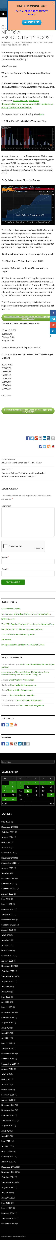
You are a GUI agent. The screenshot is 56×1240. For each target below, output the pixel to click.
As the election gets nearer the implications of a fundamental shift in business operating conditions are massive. (27, 104)
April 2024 (6, 847)
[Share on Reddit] (40, 438)
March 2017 (6, 1151)
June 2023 (6, 873)
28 (5, 799)
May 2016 (5, 1203)
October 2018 (7, 1058)
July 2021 (5, 935)
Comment (6, 505)
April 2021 (6, 945)
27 (51, 795)
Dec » (51, 803)
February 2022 (7, 909)
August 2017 (7, 1125)
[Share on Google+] (36, 438)
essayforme (6, 672)
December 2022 (8, 878)
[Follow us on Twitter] (44, 446)
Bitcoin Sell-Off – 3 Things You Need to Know (22, 629)
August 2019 (7, 1022)
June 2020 (6, 991)
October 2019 (7, 1017)
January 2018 (7, 1100)
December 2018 (8, 1053)
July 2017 (5, 1131)
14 (5, 791)
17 (28, 791)
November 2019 (8, 1012)
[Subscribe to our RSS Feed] (48, 446)
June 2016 (6, 1198)
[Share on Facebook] (28, 438)
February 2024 (7, 852)
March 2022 (6, 904)
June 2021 (6, 940)
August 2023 (7, 868)
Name (5, 557)
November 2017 (8, 1110)
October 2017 (7, 1115)
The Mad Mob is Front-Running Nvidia (18, 634)
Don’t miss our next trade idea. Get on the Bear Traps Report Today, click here (28, 317)
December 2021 (8, 919)
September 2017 (9, 1120)
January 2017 (7, 1161)
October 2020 (7, 971)
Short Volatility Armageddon (21, 680)
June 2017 (6, 1136)
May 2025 (5, 821)
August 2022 (7, 894)
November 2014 (8, 1223)
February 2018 (7, 1094)
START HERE (33, 22)
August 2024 (7, 837)
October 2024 (7, 832)
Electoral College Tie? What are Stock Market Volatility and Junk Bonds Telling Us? (23, 473)
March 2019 (6, 1043)
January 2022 (7, 914)
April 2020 (6, 1002)
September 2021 (9, 924)
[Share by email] (53, 438)
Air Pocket (6, 639)
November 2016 (8, 1172)
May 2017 (5, 1141)
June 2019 (6, 1033)
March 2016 (6, 1208)
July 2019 (5, 1028)
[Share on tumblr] (48, 438)
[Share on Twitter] (32, 438)
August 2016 (7, 1187)
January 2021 (7, 961)
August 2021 (7, 930)
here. (41, 114)
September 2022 (9, 888)
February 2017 (7, 1156)
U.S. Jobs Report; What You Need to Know (21, 461)
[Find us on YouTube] (53, 446)
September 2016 (9, 1182)
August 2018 (7, 1069)
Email (4, 569)
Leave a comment (20, 45)
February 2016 (7, 1213)
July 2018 (5, 1074)
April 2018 (6, 1084)
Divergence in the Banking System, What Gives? (23, 644)
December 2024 (8, 827)
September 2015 (9, 1218)
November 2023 (8, 858)
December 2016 (8, 1167)
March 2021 (6, 950)
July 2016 (5, 1192)
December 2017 (8, 1105)
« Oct (4, 803)
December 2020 (8, 966)
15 (13, 791)
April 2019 (6, 1038)
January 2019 (7, 1048)
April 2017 (6, 1146)
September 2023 (9, 863)
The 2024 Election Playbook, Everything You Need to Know (28, 624)
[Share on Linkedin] (44, 438)
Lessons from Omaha (10, 608)
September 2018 (9, 1064)
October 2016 (7, 1177)
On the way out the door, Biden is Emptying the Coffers (26, 614)
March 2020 (6, 1007)
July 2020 (5, 986)
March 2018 (6, 1089)
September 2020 (9, 976)
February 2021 (7, 955)
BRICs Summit (7, 619)
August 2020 (7, 981)
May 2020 (5, 997)
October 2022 (7, 883)
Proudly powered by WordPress (13, 1236)
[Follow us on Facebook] (40, 446)
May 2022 (5, 899)
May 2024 (5, 842)
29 (13, 799)
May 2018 (5, 1079)
